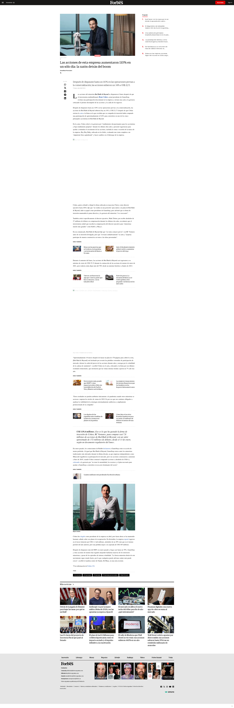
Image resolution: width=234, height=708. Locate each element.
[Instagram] (167, 686)
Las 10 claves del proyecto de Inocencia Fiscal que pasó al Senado (72, 637)
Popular (145, 15)
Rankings (130, 657)
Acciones (77, 575)
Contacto (76, 686)
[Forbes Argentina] (117, 2)
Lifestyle (117, 657)
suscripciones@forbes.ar (74, 678)
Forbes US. (91, 566)
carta (81, 113)
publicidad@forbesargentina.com (74, 670)
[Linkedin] (65, 98)
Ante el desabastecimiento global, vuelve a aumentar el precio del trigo (125, 249)
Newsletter (70, 686)
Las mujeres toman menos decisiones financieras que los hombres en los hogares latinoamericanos (125, 384)
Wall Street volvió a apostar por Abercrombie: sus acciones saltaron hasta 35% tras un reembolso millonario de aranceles (160, 640)
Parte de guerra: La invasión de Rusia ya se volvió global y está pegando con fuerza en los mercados (125, 280)
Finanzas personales (110, 575)
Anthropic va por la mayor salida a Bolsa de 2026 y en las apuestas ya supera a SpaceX (101, 609)
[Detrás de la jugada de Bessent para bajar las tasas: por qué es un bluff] (73, 596)
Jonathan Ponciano (66, 70)
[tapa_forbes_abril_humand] (114, 671)
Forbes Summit (156, 657)
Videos (142, 657)
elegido (82, 536)
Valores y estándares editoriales (88, 686)
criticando (76, 462)
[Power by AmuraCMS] (169, 692)
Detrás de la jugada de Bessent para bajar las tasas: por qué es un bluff (72, 609)
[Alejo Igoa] (127, 671)
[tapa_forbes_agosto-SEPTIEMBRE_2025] (167, 671)
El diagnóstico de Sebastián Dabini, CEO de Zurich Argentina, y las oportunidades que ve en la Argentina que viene (157, 27)
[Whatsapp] (65, 84)
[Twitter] (65, 88)
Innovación (65, 657)
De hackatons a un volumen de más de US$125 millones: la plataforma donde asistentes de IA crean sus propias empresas (157, 47)
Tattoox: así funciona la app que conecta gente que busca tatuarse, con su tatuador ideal (93, 279)
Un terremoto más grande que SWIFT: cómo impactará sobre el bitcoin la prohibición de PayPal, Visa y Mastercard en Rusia (93, 385)
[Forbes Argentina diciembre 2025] (141, 671)
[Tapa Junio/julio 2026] (100, 671)
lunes (111, 442)
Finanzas (97, 575)
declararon (106, 448)
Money (91, 657)
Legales (115, 686)
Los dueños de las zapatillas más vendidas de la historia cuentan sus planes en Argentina (93, 417)
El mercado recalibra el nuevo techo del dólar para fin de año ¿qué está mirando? (130, 609)
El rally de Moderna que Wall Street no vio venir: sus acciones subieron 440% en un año (131, 637)
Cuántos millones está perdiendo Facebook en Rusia (102, 475)
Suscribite (220, 2)
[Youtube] (170, 686)
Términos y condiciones (105, 686)
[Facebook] (65, 91)
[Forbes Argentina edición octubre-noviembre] (154, 671)
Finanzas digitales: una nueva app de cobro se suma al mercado (160, 609)
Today (171, 657)
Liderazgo (79, 657)
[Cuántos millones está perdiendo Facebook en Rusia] (77, 476)
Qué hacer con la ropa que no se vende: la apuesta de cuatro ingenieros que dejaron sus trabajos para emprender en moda (156, 20)
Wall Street (124, 575)
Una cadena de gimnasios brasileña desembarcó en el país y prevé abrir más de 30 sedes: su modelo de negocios (157, 34)
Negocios (104, 657)
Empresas (87, 575)
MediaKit (62, 686)
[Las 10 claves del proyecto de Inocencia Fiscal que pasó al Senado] (73, 624)
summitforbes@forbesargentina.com (74, 676)
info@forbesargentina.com (72, 673)
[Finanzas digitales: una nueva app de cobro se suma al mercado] (161, 596)
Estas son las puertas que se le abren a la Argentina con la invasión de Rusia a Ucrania (93, 250)
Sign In (230, 2)
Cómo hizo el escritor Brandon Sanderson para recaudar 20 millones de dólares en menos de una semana (125, 418)
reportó (126, 539)
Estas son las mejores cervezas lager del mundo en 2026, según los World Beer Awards (157, 54)
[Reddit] (65, 95)
